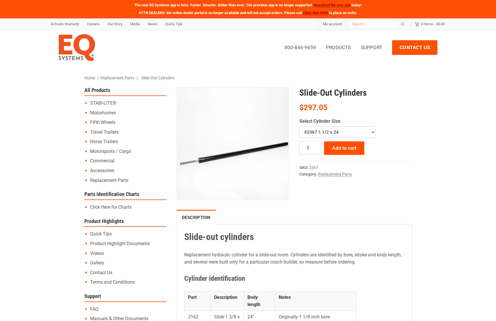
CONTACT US (415, 47)
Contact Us (101, 272)
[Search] (403, 24)
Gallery (97, 263)
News (152, 24)
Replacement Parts (117, 78)
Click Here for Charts (110, 207)
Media (135, 24)
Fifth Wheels (102, 122)
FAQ (94, 309)
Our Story (114, 24)
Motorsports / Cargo (110, 151)
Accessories (102, 170)
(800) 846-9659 (315, 13)
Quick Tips (174, 24)
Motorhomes (103, 113)
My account (332, 24)
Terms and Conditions (112, 282)
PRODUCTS (338, 47)
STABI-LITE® (103, 103)
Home (89, 78)
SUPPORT (371, 47)
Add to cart (344, 148)
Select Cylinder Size (319, 121)
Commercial (102, 161)
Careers (93, 24)
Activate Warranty (65, 24)
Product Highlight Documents (120, 243)
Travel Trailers (104, 132)
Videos (97, 253)
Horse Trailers (104, 141)
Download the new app (332, 5)
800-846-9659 (300, 47)
